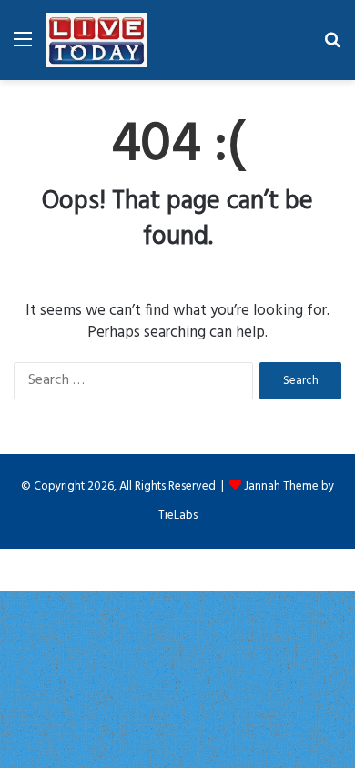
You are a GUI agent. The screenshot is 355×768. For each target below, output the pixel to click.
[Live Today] (96, 40)
